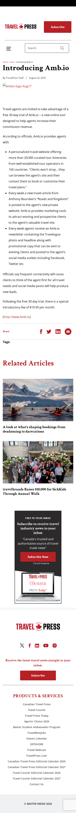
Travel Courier (37, 710)
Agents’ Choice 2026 (36, 721)
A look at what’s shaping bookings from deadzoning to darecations (34, 429)
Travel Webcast (36, 750)
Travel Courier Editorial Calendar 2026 (37, 772)
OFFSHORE (36, 744)
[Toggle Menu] (9, 48)
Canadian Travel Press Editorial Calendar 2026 (36, 761)
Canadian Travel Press (37, 704)
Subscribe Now (38, 557)
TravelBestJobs (36, 733)
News (12, 62)
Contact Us (37, 784)
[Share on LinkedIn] (58, 331)
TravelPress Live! (36, 755)
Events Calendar (37, 738)
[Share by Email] (68, 331)
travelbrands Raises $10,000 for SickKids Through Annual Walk (34, 491)
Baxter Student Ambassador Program (36, 727)
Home (5, 62)
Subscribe (58, 27)
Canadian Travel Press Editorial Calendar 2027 (36, 767)
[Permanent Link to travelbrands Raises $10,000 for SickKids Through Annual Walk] (38, 462)
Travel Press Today (37, 715)
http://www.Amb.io (17, 317)
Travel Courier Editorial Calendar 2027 (37, 778)
